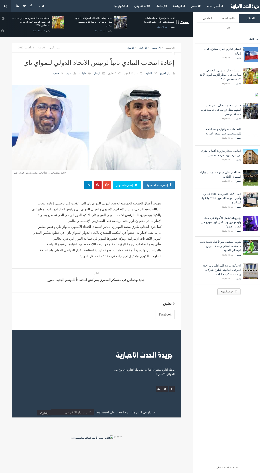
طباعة (82, 73)
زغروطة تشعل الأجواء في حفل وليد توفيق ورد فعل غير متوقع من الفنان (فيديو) (221, 222)
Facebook (165, 314)
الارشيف (156, 47)
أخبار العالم (214, 6)
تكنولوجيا (120, 6)
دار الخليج (165, 73)
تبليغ (68, 73)
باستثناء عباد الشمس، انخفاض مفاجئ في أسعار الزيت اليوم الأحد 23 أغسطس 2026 (220, 75)
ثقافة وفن (140, 6)
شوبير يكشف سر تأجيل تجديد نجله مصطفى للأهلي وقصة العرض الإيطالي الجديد (220, 246)
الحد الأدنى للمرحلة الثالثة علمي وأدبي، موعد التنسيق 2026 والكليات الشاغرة (220, 198)
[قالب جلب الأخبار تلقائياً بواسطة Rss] (92, 437)
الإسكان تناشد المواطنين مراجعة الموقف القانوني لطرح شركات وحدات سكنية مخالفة (222, 270)
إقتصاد (160, 6)
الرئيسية (170, 47)
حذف (56, 73)
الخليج (130, 47)
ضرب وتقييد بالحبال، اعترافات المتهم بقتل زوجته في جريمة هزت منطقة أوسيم (220, 110)
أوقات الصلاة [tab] (228, 18)
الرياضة (178, 6)
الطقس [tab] (207, 18)
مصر (195, 6)
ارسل (97, 73)
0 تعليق (112, 73)
